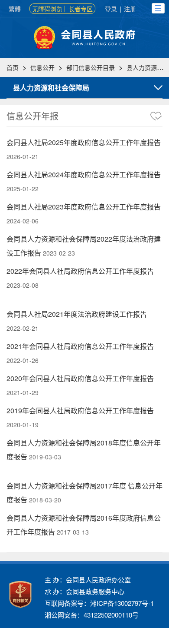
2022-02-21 (22, 328)
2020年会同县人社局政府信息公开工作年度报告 (80, 378)
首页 (12, 67)
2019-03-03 (45, 456)
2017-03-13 (73, 532)
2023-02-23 (59, 253)
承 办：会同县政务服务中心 (84, 591)
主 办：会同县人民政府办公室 (88, 579)
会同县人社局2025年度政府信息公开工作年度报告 (83, 142)
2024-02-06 (22, 220)
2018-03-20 (45, 499)
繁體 (15, 8)
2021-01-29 (22, 392)
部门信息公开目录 (90, 67)
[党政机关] (20, 594)
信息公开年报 (32, 116)
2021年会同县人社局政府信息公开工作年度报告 (80, 346)
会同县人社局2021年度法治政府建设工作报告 (76, 314)
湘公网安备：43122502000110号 (92, 614)
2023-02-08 (22, 285)
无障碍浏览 (47, 8)
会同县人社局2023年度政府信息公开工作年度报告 (83, 207)
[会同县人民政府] (84, 37)
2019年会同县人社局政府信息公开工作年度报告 (80, 410)
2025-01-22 (22, 188)
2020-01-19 (22, 424)
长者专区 (80, 8)
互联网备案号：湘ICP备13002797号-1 (99, 603)
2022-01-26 (22, 360)
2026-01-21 (22, 156)
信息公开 (42, 67)
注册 (130, 8)
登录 (111, 8)
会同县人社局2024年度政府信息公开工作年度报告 (83, 174)
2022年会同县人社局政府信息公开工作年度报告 (80, 271)
